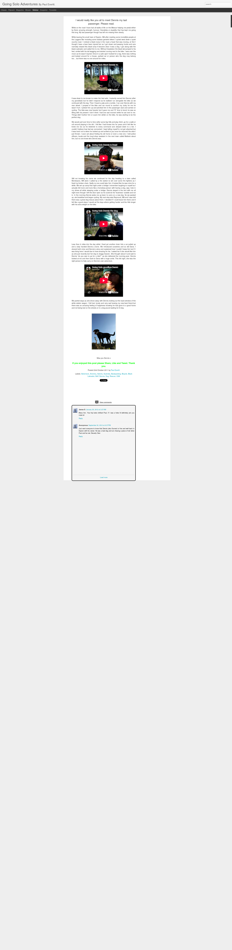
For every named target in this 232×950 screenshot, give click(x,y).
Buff (96, 376)
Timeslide (52, 10)
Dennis (102, 376)
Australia (107, 374)
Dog (107, 376)
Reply (81, 418)
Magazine (20, 10)
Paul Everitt (115, 370)
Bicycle (124, 374)
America (93, 374)
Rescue (113, 376)
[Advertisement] (149, 57)
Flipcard (11, 10)
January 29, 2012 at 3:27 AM (96, 409)
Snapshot (43, 10)
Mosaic (28, 10)
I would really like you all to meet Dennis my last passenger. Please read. (101, 21)
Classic (4, 10)
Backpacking (116, 374)
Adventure (85, 374)
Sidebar (35, 10)
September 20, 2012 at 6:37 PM (99, 425)
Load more (103, 477)
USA (118, 376)
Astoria (100, 374)
